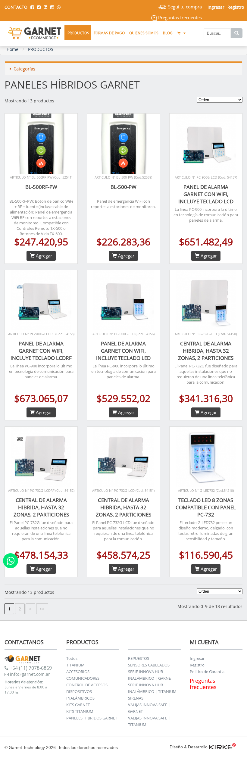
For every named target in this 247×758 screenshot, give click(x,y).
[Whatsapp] (10, 560)
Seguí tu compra (184, 7)
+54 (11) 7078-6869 (30, 668)
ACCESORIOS (77, 671)
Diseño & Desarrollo (189, 746)
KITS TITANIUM (79, 711)
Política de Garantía (207, 671)
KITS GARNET (78, 704)
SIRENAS (135, 698)
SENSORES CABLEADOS (149, 665)
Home (12, 49)
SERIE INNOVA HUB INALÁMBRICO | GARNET (150, 675)
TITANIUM (75, 665)
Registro (235, 7)
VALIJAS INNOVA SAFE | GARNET (149, 708)
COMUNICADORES (82, 678)
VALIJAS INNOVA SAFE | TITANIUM (149, 721)
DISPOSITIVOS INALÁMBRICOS (80, 695)
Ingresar (197, 658)
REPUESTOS (138, 658)
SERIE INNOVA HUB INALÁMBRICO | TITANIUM (152, 688)
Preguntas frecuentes (179, 17)
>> (42, 609)
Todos (71, 658)
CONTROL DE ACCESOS (87, 685)
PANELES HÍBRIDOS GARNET (91, 718)
